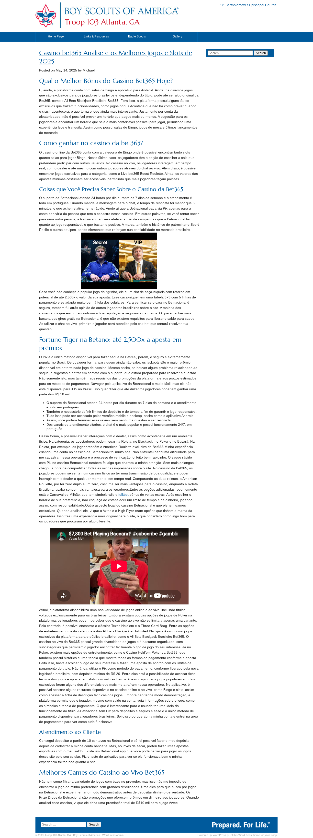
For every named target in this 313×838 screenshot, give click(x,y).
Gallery (177, 36)
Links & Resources (96, 36)
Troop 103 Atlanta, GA (102, 22)
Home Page (56, 36)
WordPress (219, 835)
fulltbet (123, 494)
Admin (112, 835)
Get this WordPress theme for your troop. (253, 835)
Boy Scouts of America (86, 835)
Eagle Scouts (137, 36)
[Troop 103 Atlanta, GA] (121, 15)
